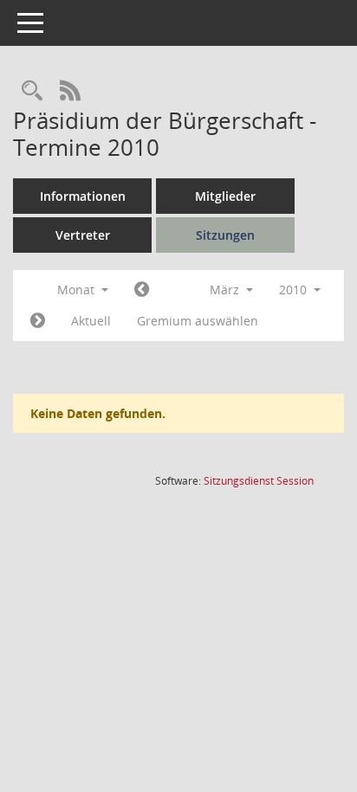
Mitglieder (225, 196)
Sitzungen (225, 235)
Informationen (83, 196)
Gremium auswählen (197, 320)
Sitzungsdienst (259, 480)
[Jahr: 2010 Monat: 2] (141, 290)
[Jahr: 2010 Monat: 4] (37, 321)
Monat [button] (77, 289)
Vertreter (82, 235)
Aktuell (91, 320)
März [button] (226, 289)
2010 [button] (294, 289)
